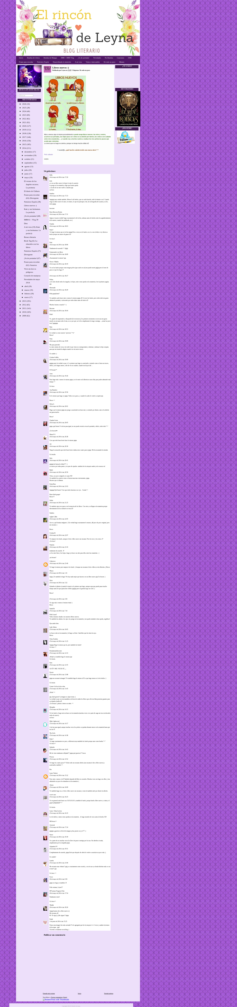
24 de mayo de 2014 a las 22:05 (58, 519)
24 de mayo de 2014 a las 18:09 (58, 254)
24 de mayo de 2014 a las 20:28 (58, 437)
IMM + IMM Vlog (67, 58)
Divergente (28, 255)
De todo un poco (109, 62)
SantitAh (52, 608)
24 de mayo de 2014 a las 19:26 (58, 376)
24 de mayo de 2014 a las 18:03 (58, 226)
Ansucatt (52, 825)
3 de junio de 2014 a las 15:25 (58, 921)
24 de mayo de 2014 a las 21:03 (58, 486)
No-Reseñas (109, 58)
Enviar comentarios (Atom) (59, 997)
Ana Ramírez (53, 390)
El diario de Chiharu (32, 191)
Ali (50, 444)
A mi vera (78, 62)
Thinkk (51, 905)
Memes (121, 62)
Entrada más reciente (49, 993)
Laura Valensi (53, 773)
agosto (27, 167)
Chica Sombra (53, 639)
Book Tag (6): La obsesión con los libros (31, 244)
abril (26, 286)
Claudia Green (53, 420)
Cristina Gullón (54, 357)
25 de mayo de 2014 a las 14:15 (58, 709)
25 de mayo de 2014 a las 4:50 (58, 599)
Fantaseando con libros (56, 252)
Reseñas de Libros (33, 58)
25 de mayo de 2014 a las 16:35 (58, 813)
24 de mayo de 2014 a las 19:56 (58, 392)
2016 (24, 141)
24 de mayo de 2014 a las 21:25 (58, 503)
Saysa (51, 835)
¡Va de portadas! (83, 58)
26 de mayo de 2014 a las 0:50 (58, 879)
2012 (24, 305)
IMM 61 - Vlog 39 (31, 220)
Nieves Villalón (54, 262)
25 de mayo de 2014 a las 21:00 (58, 863)
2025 (24, 108)
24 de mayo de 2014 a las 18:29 (58, 290)
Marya (51, 571)
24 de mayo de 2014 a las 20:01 (58, 406)
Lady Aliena (53, 627)
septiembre (28, 163)
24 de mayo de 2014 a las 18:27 (58, 276)
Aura (50, 374)
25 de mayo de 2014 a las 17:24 (58, 827)
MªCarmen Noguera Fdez (56, 891)
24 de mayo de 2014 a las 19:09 (58, 341)
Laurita (51, 860)
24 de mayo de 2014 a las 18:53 (58, 329)
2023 (24, 115)
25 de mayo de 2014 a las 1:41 (58, 573)
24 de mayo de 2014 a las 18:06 (58, 245)
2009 (24, 316)
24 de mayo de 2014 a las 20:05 (58, 422)
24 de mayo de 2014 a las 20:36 (58, 446)
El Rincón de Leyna (75, 1006)
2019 (24, 130)
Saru (50, 663)
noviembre (28, 155)
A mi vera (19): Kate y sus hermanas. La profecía (32, 230)
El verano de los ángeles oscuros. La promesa (31, 184)
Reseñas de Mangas (50, 58)
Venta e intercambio (93, 62)
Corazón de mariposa (32, 276)
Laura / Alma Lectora (55, 811)
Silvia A (51, 404)
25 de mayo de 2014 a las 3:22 (58, 583)
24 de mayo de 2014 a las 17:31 (58, 214)
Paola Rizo (52, 484)
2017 (24, 137)
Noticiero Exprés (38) (32, 202)
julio (26, 170)
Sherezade (52, 288)
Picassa (51, 757)
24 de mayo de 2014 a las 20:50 (58, 472)
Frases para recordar (26, 62)
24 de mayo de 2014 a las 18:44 (58, 311)
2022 (24, 119)
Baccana (51, 308)
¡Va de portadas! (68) (32, 216)
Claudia (51, 224)
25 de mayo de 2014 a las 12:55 (58, 665)
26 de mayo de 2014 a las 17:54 (58, 893)
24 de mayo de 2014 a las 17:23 (58, 196)
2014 (24, 148)
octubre (27, 159)
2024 (24, 111)
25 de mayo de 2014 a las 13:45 (58, 689)
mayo (26, 177)
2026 (24, 104)
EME (130, 58)
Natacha (51, 545)
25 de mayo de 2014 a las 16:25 (58, 797)
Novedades (97, 58)
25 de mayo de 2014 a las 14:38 (58, 735)
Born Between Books (55, 212)
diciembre (28, 152)
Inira (50, 458)
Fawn (51, 877)
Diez (26, 223)
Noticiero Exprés (43, 62)
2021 (24, 122)
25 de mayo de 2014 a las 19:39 (58, 837)
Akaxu (51, 785)
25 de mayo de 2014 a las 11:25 (58, 641)
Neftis (51, 500)
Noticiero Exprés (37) (32, 251)
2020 (24, 126)
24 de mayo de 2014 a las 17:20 (58, 177)
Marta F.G (52, 434)
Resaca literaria (30, 237)
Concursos (120, 58)
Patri (50, 242)
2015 (24, 144)
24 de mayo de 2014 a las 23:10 (58, 547)
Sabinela (51, 747)
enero (26, 297)
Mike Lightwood (54, 721)
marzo (27, 290)
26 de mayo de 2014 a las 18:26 (58, 907)
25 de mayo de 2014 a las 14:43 (58, 749)
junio (26, 174)
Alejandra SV (53, 846)
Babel (51, 470)
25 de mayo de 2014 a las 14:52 (58, 759)
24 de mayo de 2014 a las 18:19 (58, 264)
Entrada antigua (108, 993)
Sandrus (51, 193)
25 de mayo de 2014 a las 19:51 (58, 849)
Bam (50, 327)
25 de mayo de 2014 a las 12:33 (58, 653)
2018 (24, 133)
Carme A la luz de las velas (57, 686)
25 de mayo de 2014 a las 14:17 (58, 723)
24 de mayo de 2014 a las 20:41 (58, 460)
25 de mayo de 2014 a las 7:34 (58, 611)
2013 (24, 301)
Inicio (21, 58)
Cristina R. (52, 533)
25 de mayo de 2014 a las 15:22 (58, 775)
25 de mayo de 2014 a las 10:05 (58, 629)
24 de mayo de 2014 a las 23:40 (58, 563)
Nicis (51, 580)
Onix (50, 339)
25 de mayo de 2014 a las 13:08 (58, 674)
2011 (24, 308)
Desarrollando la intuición (62, 62)
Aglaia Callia (53, 517)
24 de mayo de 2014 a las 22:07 (58, 535)
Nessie (51, 672)
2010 (24, 312)
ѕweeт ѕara (52, 795)
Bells (50, 175)
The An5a (52, 733)
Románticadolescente (55, 651)
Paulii (51, 919)
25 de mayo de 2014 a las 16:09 (58, 787)
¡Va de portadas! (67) (32, 258)
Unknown (52, 561)
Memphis (52, 707)
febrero (27, 294)
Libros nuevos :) (30, 206)
